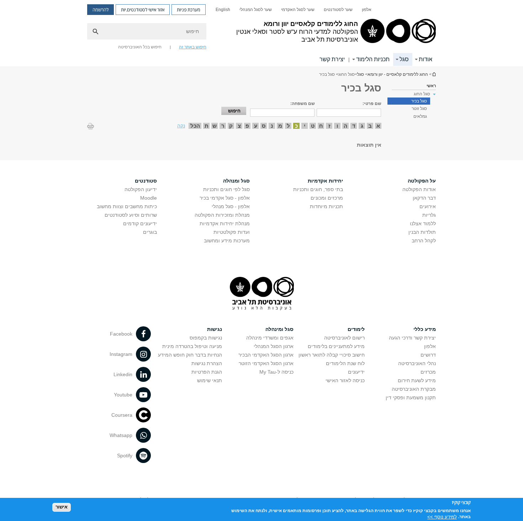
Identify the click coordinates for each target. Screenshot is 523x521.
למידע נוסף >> (442, 516)
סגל (404, 59)
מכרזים (428, 372)
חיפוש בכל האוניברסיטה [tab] (140, 46)
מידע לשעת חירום (417, 380)
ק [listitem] (231, 126)
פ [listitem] (247, 126)
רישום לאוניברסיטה (344, 338)
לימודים (356, 329)
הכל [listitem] (195, 126)
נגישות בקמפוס (206, 338)
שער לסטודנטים (338, 9)
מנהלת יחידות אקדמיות (225, 223)
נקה (181, 125)
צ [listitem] (239, 126)
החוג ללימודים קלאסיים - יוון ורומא (434, 74)
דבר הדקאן (424, 198)
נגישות (214, 329)
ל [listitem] (288, 126)
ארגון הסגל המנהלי (274, 346)
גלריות (429, 215)
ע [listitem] (255, 126)
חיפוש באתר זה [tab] (192, 46)
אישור (62, 507)
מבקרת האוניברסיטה (414, 389)
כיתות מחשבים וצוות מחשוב (127, 206)
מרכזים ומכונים (327, 198)
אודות (425, 59)
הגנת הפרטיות (206, 372)
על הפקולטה (422, 181)
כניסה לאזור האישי (345, 380)
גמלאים (420, 116)
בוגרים (150, 232)
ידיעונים (356, 372)
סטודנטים (146, 181)
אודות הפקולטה (419, 189)
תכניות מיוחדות (326, 206)
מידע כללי (424, 329)
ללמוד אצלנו (423, 223)
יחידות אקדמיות (325, 181)
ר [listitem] (222, 126)
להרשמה (101, 9)
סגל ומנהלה (236, 181)
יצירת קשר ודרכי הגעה (412, 338)
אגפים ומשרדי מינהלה (270, 338)
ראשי (431, 85)
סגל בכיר (419, 101)
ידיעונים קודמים (140, 223)
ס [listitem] (263, 126)
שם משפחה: (302, 103)
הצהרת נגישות (206, 363)
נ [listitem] (272, 126)
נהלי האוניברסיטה (417, 363)
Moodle (148, 198)
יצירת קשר (332, 59)
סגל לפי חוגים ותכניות (226, 189)
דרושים (428, 355)
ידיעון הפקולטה (141, 189)
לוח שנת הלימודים (345, 363)
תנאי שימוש (209, 380)
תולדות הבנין (422, 232)
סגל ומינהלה (279, 329)
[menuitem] (366, 10)
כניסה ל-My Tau (276, 372)
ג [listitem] (362, 126)
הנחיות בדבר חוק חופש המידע (190, 355)
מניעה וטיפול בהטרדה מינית (192, 346)
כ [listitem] (296, 126)
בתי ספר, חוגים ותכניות (318, 189)
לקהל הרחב (424, 240)
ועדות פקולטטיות (231, 232)
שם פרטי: (372, 103)
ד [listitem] (353, 126)
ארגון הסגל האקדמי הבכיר (266, 355)
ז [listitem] (329, 126)
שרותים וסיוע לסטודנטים (131, 215)
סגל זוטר (419, 108)
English (223, 9)
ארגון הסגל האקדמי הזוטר (266, 363)
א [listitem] (378, 126)
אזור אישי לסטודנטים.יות (142, 9)
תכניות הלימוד (373, 59)
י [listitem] (305, 126)
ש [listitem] (214, 126)
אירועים (427, 206)
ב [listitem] (370, 126)
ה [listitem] (345, 126)
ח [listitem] (321, 126)
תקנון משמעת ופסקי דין (411, 397)
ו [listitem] (337, 126)
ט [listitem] (313, 126)
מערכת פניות (188, 9)
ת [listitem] (206, 126)
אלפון (366, 9)
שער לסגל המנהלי (255, 9)
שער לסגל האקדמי (298, 9)
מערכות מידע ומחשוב (227, 240)
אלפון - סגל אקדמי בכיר (225, 198)
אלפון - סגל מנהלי (231, 206)
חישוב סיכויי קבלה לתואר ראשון (332, 355)
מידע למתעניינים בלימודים (336, 346)
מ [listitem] (280, 126)
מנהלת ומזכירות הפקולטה (222, 215)
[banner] (261, 33)
